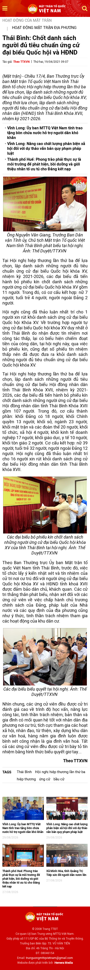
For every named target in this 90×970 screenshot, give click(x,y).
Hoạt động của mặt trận (27, 20)
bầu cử (59, 779)
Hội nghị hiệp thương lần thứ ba (60, 772)
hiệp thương (26, 779)
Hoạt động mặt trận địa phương (44, 27)
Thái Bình (24, 772)
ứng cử (44, 779)
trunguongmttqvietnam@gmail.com (49, 958)
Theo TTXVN (21, 61)
